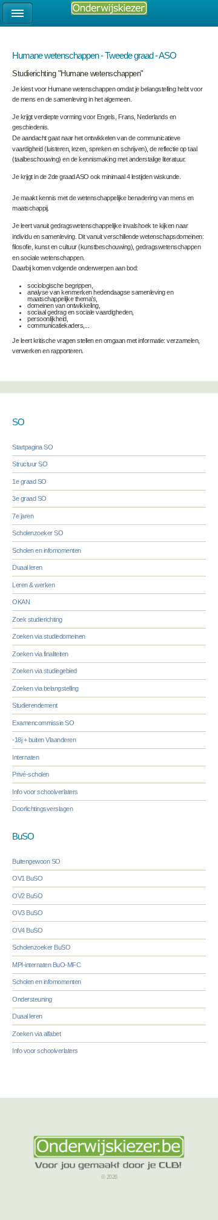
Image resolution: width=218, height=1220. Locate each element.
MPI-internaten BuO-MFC (46, 964)
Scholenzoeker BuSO (41, 947)
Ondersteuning (32, 999)
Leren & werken (33, 585)
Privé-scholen (30, 774)
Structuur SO (29, 464)
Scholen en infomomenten (46, 550)
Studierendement (35, 705)
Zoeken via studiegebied (44, 670)
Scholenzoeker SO (37, 533)
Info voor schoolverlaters (45, 791)
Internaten (25, 757)
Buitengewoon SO (36, 861)
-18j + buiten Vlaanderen (44, 739)
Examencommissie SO (43, 722)
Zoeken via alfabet (36, 1033)
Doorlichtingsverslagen (42, 808)
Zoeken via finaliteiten (40, 653)
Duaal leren (27, 567)
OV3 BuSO (27, 912)
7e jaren (22, 516)
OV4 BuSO (27, 930)
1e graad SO (29, 481)
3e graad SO (29, 498)
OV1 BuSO (27, 878)
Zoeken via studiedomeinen (48, 636)
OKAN (21, 601)
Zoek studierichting (37, 619)
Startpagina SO (32, 447)
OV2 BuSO (27, 895)
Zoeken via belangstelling (45, 688)
